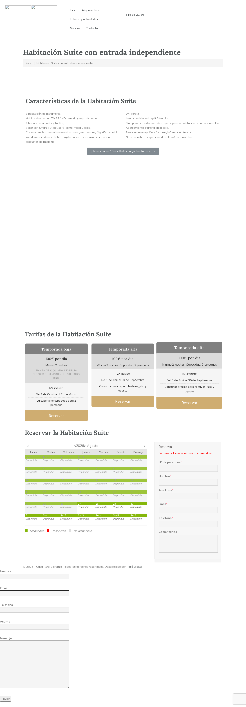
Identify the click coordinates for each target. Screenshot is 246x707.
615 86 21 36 (135, 14)
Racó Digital (134, 566)
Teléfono (166, 518)
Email (163, 504)
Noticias (75, 28)
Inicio (73, 10)
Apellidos (166, 490)
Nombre (165, 476)
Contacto (92, 28)
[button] (123, 151)
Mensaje (6, 638)
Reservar (56, 416)
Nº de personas (170, 462)
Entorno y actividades (84, 19)
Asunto (5, 621)
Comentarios (168, 532)
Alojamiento (90, 10)
